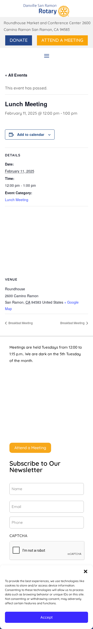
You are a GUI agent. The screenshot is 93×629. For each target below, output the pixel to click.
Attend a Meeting (62, 40)
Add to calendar (30, 134)
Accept (46, 617)
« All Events (16, 75)
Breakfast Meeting (20, 323)
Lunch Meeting (16, 199)
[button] (85, 571)
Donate (19, 40)
